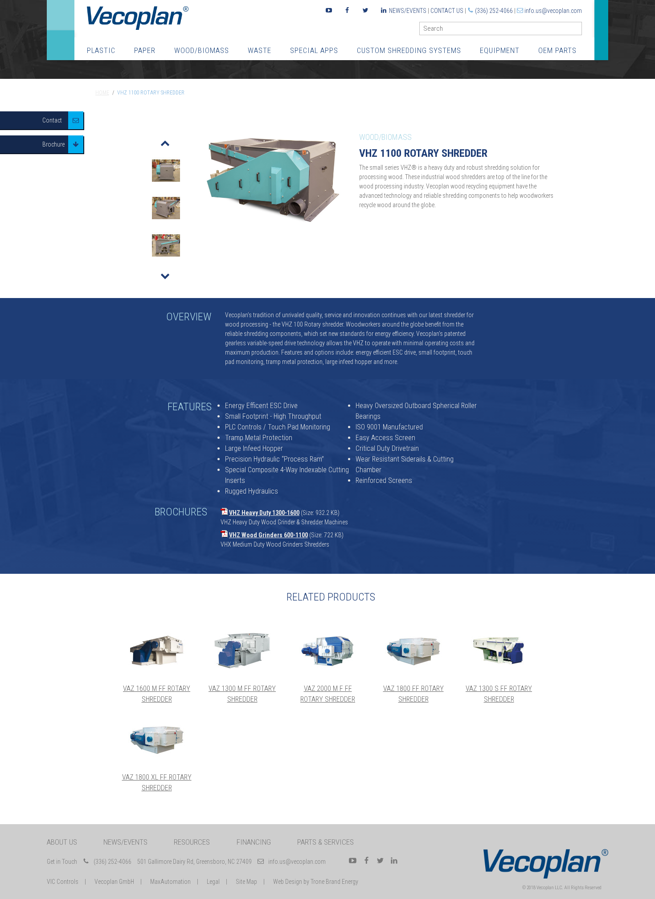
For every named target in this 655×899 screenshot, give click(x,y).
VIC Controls (62, 881)
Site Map (246, 881)
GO (578, 30)
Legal (213, 881)
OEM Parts (557, 50)
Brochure (53, 144)
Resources (192, 842)
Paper (145, 50)
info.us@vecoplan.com (553, 10)
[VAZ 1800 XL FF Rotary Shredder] (156, 739)
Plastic (101, 50)
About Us (62, 842)
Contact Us (446, 10)
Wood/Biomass (201, 50)
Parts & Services (325, 842)
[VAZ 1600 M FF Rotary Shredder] (156, 650)
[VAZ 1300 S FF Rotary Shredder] (499, 650)
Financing (254, 842)
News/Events (407, 10)
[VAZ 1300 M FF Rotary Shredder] (242, 650)
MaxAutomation (170, 881)
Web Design (287, 881)
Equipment (500, 50)
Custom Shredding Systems (409, 50)
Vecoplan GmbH (114, 881)
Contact (52, 120)
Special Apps (314, 50)
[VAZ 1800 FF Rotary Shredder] (413, 650)
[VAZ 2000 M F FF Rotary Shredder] (328, 650)
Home (102, 93)
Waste (259, 50)
